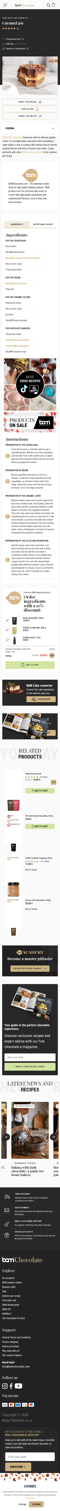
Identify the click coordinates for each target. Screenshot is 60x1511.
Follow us (10, 1377)
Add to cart (32, 665)
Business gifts (9, 1287)
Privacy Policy (30, 1498)
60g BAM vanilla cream (15, 283)
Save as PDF (28, 109)
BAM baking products (32, 152)
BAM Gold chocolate (12, 137)
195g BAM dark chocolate (17, 340)
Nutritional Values (43, 224)
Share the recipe (28, 116)
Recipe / (10, 18)
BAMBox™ (7, 1313)
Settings (22, 1504)
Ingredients (17, 224)
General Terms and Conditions (16, 1337)
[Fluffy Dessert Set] (13, 786)
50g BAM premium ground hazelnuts (22, 258)
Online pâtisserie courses (28, 968)
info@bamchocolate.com (16, 1366)
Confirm (36, 1504)
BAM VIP (6, 1309)
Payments (10, 1395)
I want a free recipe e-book (29, 1067)
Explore (8, 1270)
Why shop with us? (11, 1350)
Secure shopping (10, 1341)
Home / (4, 18)
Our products (8, 1278)
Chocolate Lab (9, 1300)
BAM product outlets (12, 1282)
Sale (4, 1291)
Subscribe (16, 1466)
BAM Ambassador (10, 1304)
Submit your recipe (11, 1295)
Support (9, 1329)
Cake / (16, 18)
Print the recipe (28, 102)
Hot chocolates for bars (13, 1318)
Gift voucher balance (12, 1355)
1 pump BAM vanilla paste (17, 346)
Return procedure (10, 1346)
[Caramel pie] (30, 5)
